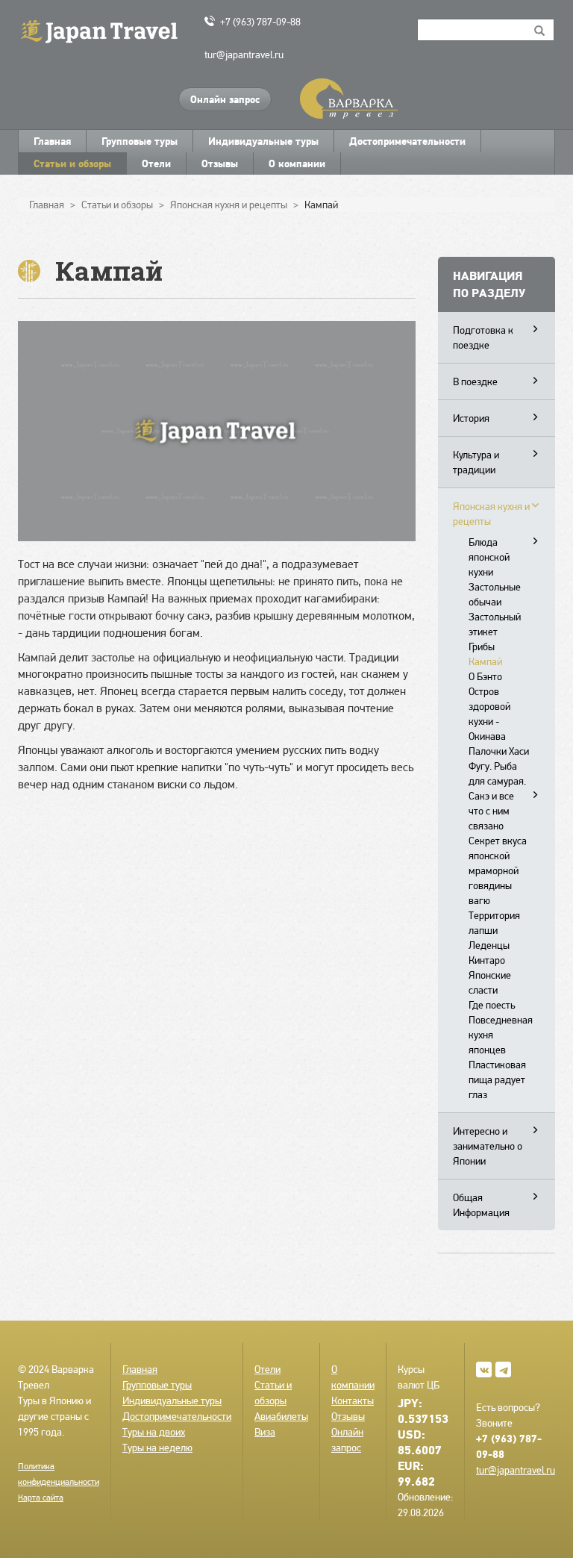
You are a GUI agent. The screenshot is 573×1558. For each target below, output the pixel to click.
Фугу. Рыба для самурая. (497, 773)
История (471, 418)
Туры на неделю (157, 1447)
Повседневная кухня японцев (501, 1035)
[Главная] (105, 30)
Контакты (352, 1400)
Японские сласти (490, 982)
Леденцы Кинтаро (489, 952)
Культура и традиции (476, 462)
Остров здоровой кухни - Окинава (489, 713)
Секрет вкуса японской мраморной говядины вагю (498, 870)
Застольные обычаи (495, 594)
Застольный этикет (495, 624)
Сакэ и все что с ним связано (491, 811)
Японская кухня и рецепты (491, 513)
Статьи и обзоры (72, 163)
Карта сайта (40, 1497)
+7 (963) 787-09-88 (260, 22)
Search (539, 30)
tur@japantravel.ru (244, 54)
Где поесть (492, 1005)
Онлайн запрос (225, 99)
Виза (264, 1432)
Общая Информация (481, 1204)
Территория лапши (494, 922)
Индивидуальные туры (263, 141)
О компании (297, 163)
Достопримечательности (407, 141)
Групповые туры (139, 141)
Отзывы (219, 163)
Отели (156, 163)
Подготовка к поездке (483, 337)
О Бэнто (485, 676)
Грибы (482, 646)
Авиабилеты (281, 1416)
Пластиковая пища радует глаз (497, 1079)
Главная (52, 141)
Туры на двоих (153, 1432)
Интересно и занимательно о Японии (487, 1146)
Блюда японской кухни (489, 557)
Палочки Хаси (499, 751)
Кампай (485, 661)
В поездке (475, 381)
